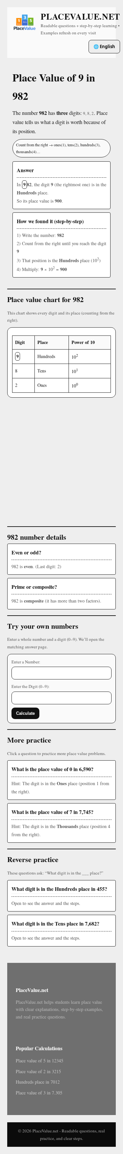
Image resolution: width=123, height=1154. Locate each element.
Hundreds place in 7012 (38, 1082)
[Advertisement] (61, 459)
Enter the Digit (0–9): (30, 686)
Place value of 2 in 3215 (38, 1071)
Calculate (25, 713)
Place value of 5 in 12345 (39, 1060)
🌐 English (104, 46)
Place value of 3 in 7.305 (39, 1093)
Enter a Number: (25, 662)
